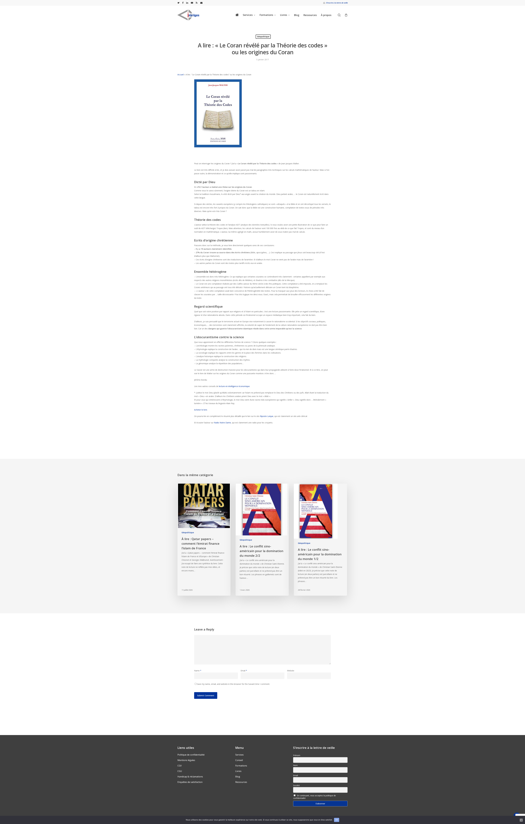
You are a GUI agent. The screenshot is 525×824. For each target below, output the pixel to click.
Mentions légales (186, 760)
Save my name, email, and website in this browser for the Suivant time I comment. (233, 684)
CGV (179, 765)
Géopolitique (263, 36)
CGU (179, 771)
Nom (295, 765)
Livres (238, 771)
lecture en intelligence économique (234, 386)
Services (239, 754)
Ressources (241, 782)
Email (244, 670)
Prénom (296, 755)
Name (197, 670)
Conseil (239, 760)
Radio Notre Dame (222, 422)
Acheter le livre (200, 409)
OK (336, 820)
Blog (237, 776)
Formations (241, 765)
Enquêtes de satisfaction (189, 782)
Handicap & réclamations (190, 776)
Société (296, 785)
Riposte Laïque (266, 416)
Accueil (180, 74)
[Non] (521, 820)
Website (290, 670)
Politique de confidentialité (191, 754)
